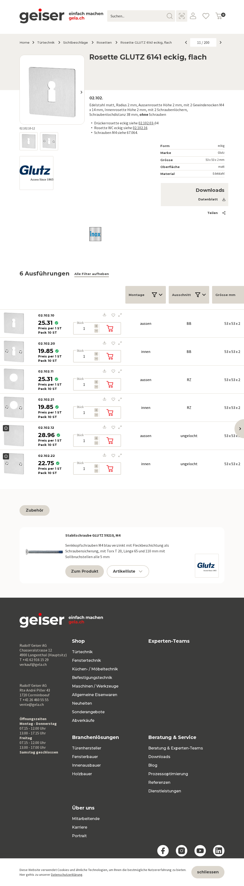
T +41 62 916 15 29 (34, 659)
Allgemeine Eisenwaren (94, 695)
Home (25, 42)
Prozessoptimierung (168, 774)
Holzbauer (82, 774)
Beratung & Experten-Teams (175, 748)
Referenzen (159, 782)
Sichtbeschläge (75, 42)
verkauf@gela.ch (33, 664)
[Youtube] (200, 850)
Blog (152, 765)
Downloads (159, 756)
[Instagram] (181, 850)
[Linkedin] (218, 850)
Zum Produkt (84, 571)
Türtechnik (46, 42)
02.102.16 (140, 127)
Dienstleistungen (164, 791)
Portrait (79, 836)
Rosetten (104, 42)
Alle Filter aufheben (91, 274)
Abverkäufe (83, 720)
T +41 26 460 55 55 (34, 699)
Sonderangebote (88, 712)
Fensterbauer (85, 756)
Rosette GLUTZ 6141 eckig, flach (146, 42)
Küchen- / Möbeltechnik (95, 669)
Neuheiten (82, 703)
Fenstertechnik (86, 660)
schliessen (208, 872)
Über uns (83, 808)
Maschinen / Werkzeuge (95, 686)
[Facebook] (163, 850)
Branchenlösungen (95, 737)
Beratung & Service (172, 737)
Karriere (79, 827)
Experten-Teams (169, 641)
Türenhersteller (86, 748)
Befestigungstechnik (92, 677)
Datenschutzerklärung (66, 874)
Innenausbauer (86, 765)
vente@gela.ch (32, 704)
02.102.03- (146, 123)
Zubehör (34, 510)
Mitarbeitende (86, 818)
